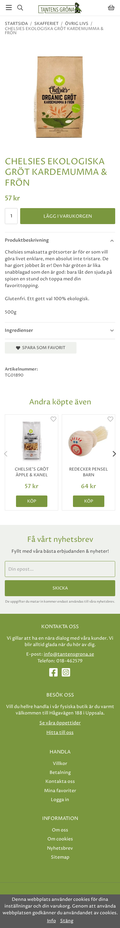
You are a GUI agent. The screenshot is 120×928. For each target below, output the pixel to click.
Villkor (60, 763)
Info (51, 921)
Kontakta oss (60, 781)
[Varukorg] (111, 7)
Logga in (60, 800)
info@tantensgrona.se (69, 654)
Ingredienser (19, 330)
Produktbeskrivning (27, 240)
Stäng (66, 921)
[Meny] (8, 7)
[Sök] (20, 8)
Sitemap (60, 857)
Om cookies (60, 839)
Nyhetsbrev (60, 848)
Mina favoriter (60, 791)
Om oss (60, 830)
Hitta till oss (60, 732)
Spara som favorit (42, 348)
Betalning (60, 772)
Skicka (60, 588)
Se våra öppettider (60, 723)
